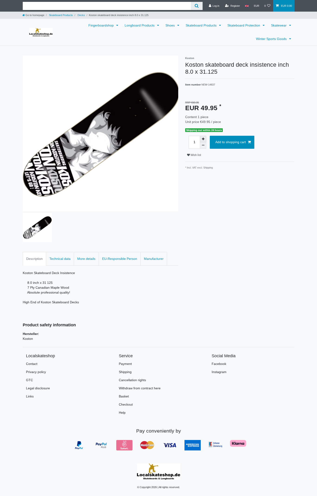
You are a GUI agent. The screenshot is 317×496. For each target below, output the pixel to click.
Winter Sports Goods (272, 39)
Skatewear (279, 25)
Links (30, 396)
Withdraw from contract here (140, 388)
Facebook (219, 364)
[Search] (197, 6)
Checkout (126, 404)
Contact (31, 364)
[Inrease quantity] (203, 139)
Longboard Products (140, 25)
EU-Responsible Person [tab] (119, 259)
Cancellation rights (132, 380)
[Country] (247, 6)
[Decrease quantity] (203, 145)
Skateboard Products (60, 15)
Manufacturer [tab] (154, 259)
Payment (125, 364)
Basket (124, 396)
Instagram (219, 372)
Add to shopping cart (230, 142)
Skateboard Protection (244, 25)
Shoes (170, 25)
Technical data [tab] (60, 259)
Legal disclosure (38, 388)
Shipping (125, 372)
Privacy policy (36, 372)
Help (122, 412)
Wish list (195, 155)
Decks (81, 15)
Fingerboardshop (101, 25)
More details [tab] (86, 259)
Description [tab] (34, 259)
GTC (29, 380)
